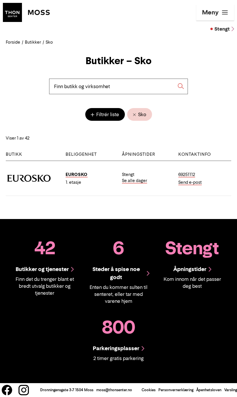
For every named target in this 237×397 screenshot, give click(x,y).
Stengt (222, 29)
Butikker (33, 42)
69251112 (186, 174)
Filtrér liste (107, 114)
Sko (141, 114)
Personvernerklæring (175, 390)
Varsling (230, 390)
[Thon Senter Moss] (26, 12)
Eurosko (77, 174)
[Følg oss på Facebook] (7, 390)
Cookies (148, 390)
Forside (13, 42)
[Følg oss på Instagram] (24, 390)
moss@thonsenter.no (114, 390)
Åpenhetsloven (208, 390)
